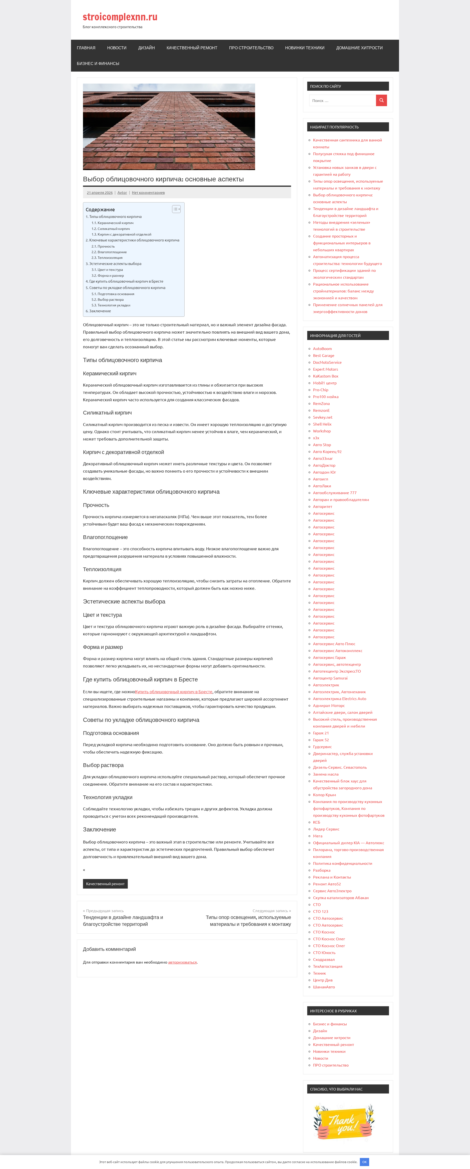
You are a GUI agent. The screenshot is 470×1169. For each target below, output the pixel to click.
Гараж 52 (321, 739)
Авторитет (322, 506)
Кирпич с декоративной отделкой (124, 234)
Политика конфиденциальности (342, 863)
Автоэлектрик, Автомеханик (339, 691)
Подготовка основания (116, 293)
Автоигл (320, 478)
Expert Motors (325, 368)
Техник (319, 972)
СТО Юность (324, 952)
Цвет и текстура (110, 269)
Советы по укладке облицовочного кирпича (127, 287)
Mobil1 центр (325, 382)
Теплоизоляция (110, 257)
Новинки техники (305, 47)
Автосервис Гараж (329, 657)
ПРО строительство (251, 47)
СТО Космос (324, 931)
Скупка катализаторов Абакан (341, 897)
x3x (316, 437)
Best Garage (323, 355)
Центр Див (323, 979)
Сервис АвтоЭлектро (332, 890)
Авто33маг (323, 458)
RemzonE (321, 410)
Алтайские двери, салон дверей (343, 712)
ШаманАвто (324, 986)
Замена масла (326, 773)
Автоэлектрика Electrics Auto (339, 698)
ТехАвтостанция (327, 966)
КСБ (316, 821)
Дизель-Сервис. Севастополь (340, 767)
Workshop (322, 430)
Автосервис (323, 513)
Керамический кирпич (115, 222)
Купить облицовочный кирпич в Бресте (173, 691)
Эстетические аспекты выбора (115, 263)
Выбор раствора (111, 299)
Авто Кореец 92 (327, 451)
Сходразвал (324, 959)
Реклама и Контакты (332, 876)
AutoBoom (322, 348)
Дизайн (146, 47)
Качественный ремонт (192, 47)
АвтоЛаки (322, 485)
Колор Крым (324, 794)
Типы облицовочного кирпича (115, 216)
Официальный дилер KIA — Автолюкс (348, 842)
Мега (317, 835)
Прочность (106, 246)
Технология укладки (114, 305)
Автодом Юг (324, 471)
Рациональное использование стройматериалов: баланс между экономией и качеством (343, 290)
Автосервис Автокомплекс (337, 650)
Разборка (321, 869)
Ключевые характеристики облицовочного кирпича (134, 240)
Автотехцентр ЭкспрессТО (337, 670)
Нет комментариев (148, 192)
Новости (117, 47)
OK (364, 1162)
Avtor (122, 192)
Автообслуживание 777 (335, 492)
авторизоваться (182, 961)
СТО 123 (320, 911)
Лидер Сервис (326, 828)
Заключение (100, 310)
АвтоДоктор (324, 465)
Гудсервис (322, 746)
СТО (317, 904)
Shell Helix (322, 423)
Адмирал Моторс (329, 705)
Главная (86, 47)
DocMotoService (327, 362)
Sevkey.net (322, 417)
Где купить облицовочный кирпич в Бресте (126, 281)
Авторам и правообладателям (341, 499)
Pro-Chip (320, 389)
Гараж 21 (321, 732)
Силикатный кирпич (114, 228)
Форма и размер (111, 275)
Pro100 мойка (326, 396)
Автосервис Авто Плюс (334, 643)
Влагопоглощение (112, 252)
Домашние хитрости (359, 47)
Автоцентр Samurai (330, 677)
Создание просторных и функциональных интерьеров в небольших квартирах (342, 242)
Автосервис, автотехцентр (337, 664)
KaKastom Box (325, 375)
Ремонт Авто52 (327, 883)
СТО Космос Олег (329, 938)
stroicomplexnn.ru (120, 17)
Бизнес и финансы (98, 63)
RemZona (321, 403)
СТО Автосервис (328, 918)
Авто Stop (322, 444)
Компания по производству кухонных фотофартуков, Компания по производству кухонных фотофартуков (349, 808)
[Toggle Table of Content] (173, 209)
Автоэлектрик (326, 684)
